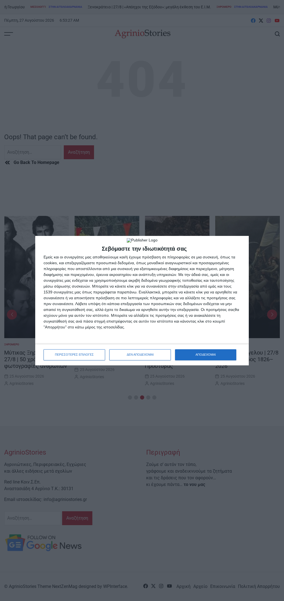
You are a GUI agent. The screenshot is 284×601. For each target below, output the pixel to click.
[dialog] (142, 300)
